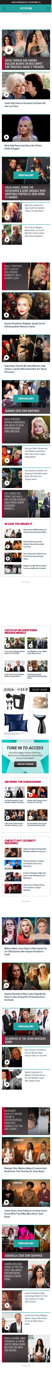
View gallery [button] (26, 175)
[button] (4, 8)
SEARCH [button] (48, 8)
